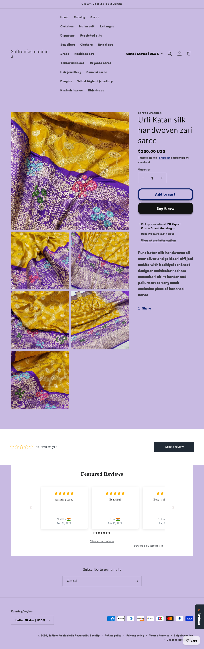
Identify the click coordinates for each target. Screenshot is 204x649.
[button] (170, 53)
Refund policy (113, 635)
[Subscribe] (136, 581)
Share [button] (146, 308)
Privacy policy (135, 635)
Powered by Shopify (87, 635)
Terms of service (159, 635)
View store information (158, 240)
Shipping (164, 157)
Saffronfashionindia (61, 635)
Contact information (180, 639)
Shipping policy (183, 635)
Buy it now (166, 208)
